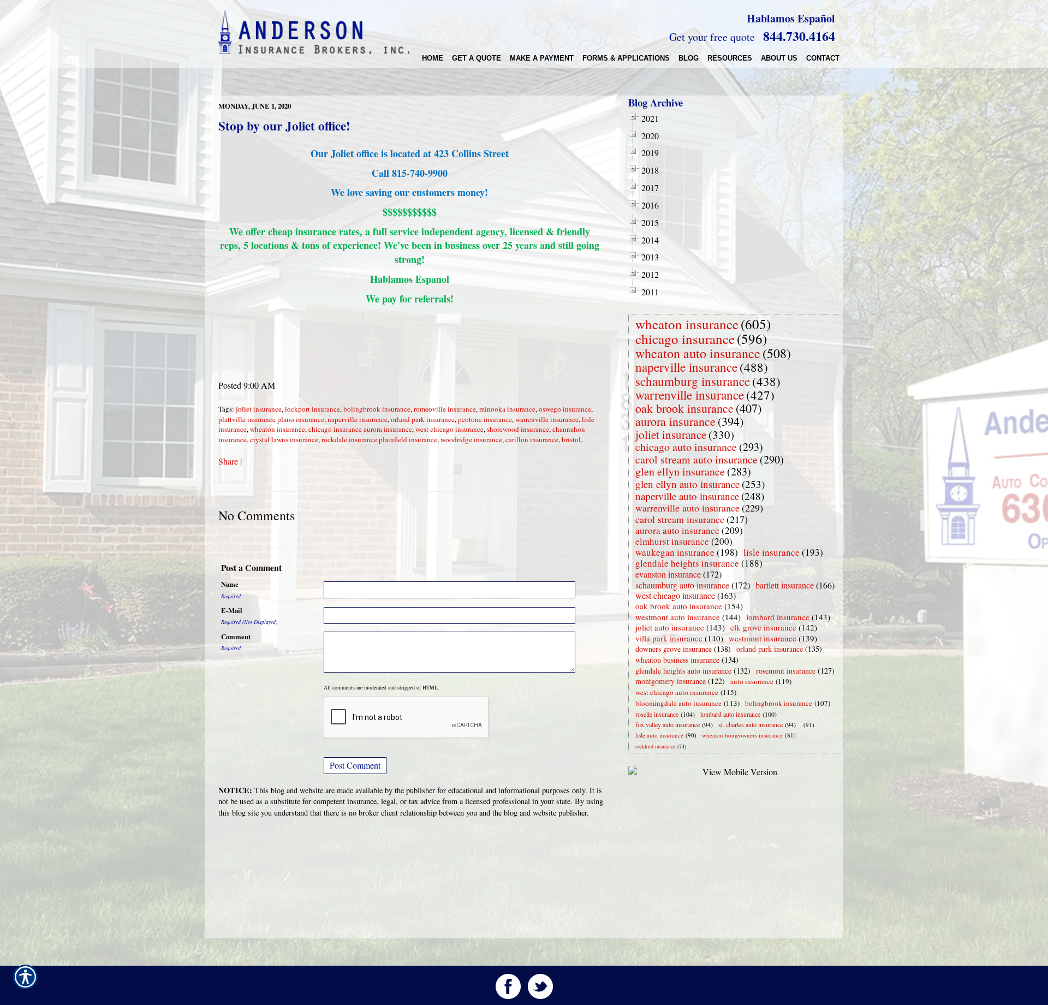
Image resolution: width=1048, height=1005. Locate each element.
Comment (236, 636)
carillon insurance (531, 439)
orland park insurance (423, 419)
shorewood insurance (518, 429)
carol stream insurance (679, 519)
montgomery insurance (670, 681)
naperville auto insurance (687, 496)
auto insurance (751, 681)
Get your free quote (712, 36)
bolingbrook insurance (376, 409)
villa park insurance (668, 638)
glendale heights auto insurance (683, 670)
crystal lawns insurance (284, 439)
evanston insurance (668, 574)
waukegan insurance (674, 552)
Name (230, 584)
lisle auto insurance (659, 735)
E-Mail (231, 610)
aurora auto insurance (677, 530)
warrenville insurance (547, 419)
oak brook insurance (684, 408)
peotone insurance (485, 419)
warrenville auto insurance (687, 507)
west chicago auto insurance (676, 692)
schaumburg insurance (692, 381)
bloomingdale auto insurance (678, 703)
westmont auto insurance (677, 616)
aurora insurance (675, 421)
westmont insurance (762, 638)
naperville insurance (357, 419)
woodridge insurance (471, 439)
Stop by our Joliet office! (284, 125)
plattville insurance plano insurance (271, 419)
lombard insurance (777, 616)
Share (228, 461)
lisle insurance (771, 552)
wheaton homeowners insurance (742, 735)
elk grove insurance (763, 627)
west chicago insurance (449, 429)
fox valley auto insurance (667, 724)
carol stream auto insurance (696, 459)
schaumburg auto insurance (682, 585)
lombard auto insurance (730, 714)
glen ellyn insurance (680, 471)
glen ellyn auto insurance (687, 484)
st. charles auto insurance (750, 724)
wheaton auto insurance (697, 353)
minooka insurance (507, 409)
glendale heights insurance (687, 563)
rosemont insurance (785, 670)
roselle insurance (656, 714)
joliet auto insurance (669, 627)
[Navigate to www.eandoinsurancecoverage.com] (801, 724)
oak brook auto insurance (678, 605)
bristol (571, 439)
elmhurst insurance (672, 541)
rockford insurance (655, 746)
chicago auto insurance (686, 446)
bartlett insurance (784, 585)
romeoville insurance (445, 409)
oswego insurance (565, 409)
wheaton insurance (277, 429)
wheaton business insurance (677, 660)
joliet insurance (259, 409)
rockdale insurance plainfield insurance (379, 439)
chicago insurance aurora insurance (360, 429)
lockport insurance (312, 409)
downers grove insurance (673, 649)
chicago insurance (685, 339)
